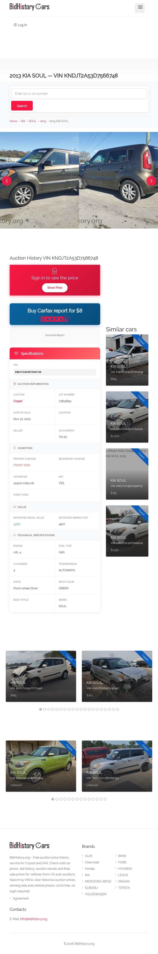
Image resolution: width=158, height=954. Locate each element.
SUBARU (91, 888)
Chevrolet (92, 862)
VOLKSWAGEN (96, 894)
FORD (122, 862)
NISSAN (124, 881)
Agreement (21, 898)
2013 (43, 121)
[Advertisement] (79, 41)
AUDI (88, 856)
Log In (22, 25)
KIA (23, 121)
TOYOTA (124, 888)
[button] (7, 181)
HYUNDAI (125, 869)
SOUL (32, 121)
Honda (90, 869)
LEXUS (123, 875)
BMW (122, 856)
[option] (41, 678)
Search (22, 106)
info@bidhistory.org (33, 919)
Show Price (54, 287)
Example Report (54, 335)
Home (13, 121)
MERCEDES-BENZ (98, 881)
